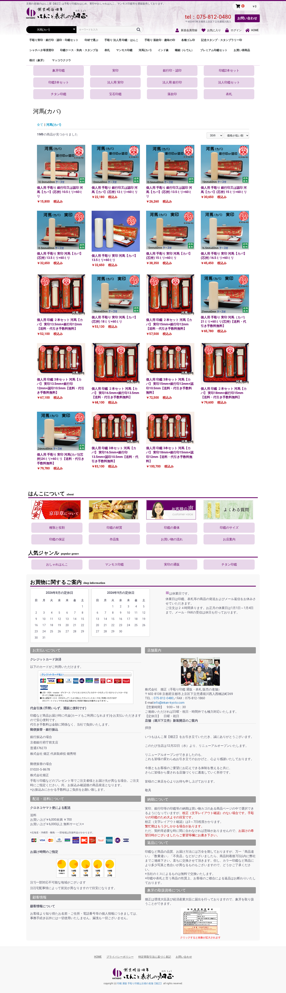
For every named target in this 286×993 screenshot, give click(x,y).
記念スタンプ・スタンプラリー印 (221, 40)
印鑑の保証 (57, 539)
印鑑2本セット (229, 70)
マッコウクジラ (61, 60)
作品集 (114, 539)
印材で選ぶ (91, 40)
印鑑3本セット (58, 82)
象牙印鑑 (58, 70)
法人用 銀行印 (172, 82)
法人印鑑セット (229, 82)
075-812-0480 (214, 17)
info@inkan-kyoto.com (169, 702)
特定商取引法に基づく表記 (154, 956)
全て (40, 125)
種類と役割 (57, 527)
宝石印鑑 (115, 94)
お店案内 (229, 539)
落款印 (172, 94)
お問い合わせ (247, 18)
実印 (115, 70)
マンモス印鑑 (124, 50)
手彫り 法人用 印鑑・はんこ (121, 40)
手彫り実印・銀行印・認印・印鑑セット (53, 40)
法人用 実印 (115, 82)
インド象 (163, 50)
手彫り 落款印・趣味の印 (160, 40)
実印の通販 (172, 564)
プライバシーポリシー (120, 956)
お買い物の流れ (172, 539)
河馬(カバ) (145, 50)
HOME (98, 956)
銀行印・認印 (172, 70)
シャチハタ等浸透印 (41, 50)
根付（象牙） (37, 60)
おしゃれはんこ (57, 564)
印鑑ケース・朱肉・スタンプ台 (79, 50)
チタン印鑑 (58, 94)
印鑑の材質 (114, 527)
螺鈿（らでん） (184, 50)
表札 (107, 50)
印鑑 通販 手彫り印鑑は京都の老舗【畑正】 (140, 983)
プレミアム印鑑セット (213, 50)
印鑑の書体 (172, 527)
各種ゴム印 (188, 40)
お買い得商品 (242, 50)
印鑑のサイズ (229, 527)
